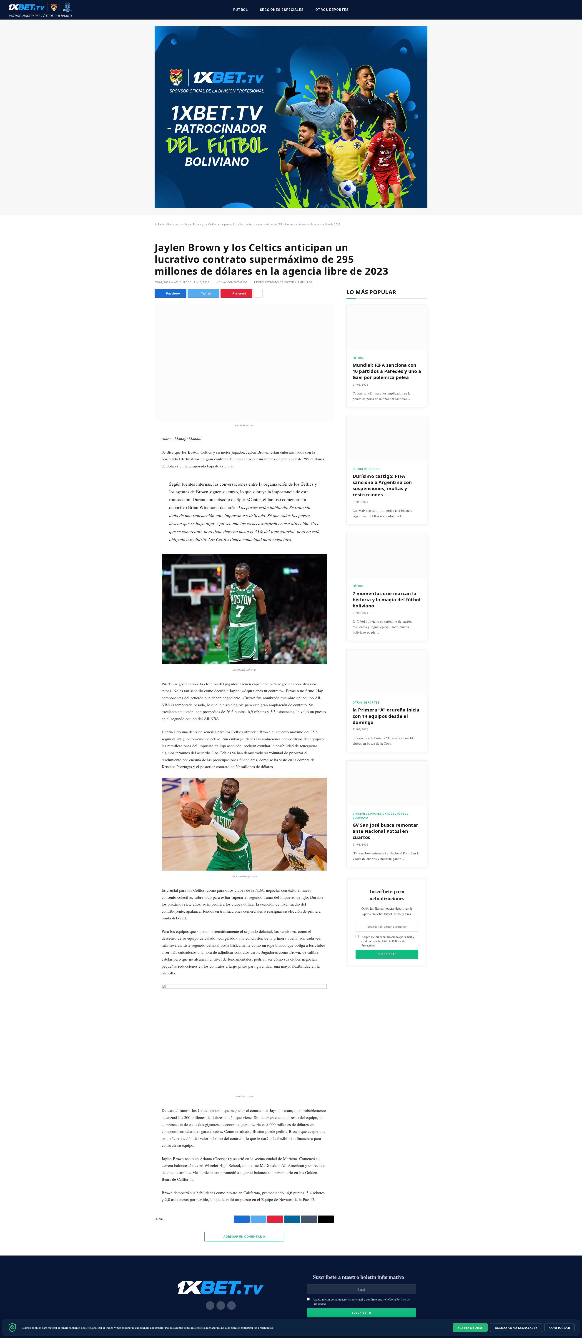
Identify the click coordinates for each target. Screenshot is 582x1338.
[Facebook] (139, 451)
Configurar (559, 1327)
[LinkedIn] (139, 471)
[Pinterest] (139, 482)
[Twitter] (139, 461)
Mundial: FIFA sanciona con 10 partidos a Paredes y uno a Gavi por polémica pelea (387, 371)
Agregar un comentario (244, 1236)
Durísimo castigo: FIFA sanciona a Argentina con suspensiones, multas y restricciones (382, 485)
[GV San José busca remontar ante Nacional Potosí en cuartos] (387, 783)
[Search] (573, 10)
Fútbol (240, 10)
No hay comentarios (232, 282)
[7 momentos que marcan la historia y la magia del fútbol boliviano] (387, 555)
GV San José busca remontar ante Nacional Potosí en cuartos (385, 831)
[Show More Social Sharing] (258, 293)
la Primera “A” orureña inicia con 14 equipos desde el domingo (386, 716)
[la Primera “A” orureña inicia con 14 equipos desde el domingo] (387, 672)
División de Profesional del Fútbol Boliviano (380, 815)
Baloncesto (174, 224)
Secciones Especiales (282, 10)
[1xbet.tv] (40, 10)
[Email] (139, 492)
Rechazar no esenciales (516, 1327)
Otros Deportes (332, 10)
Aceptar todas (470, 1327)
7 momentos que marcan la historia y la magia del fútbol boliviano (386, 599)
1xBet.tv (160, 224)
